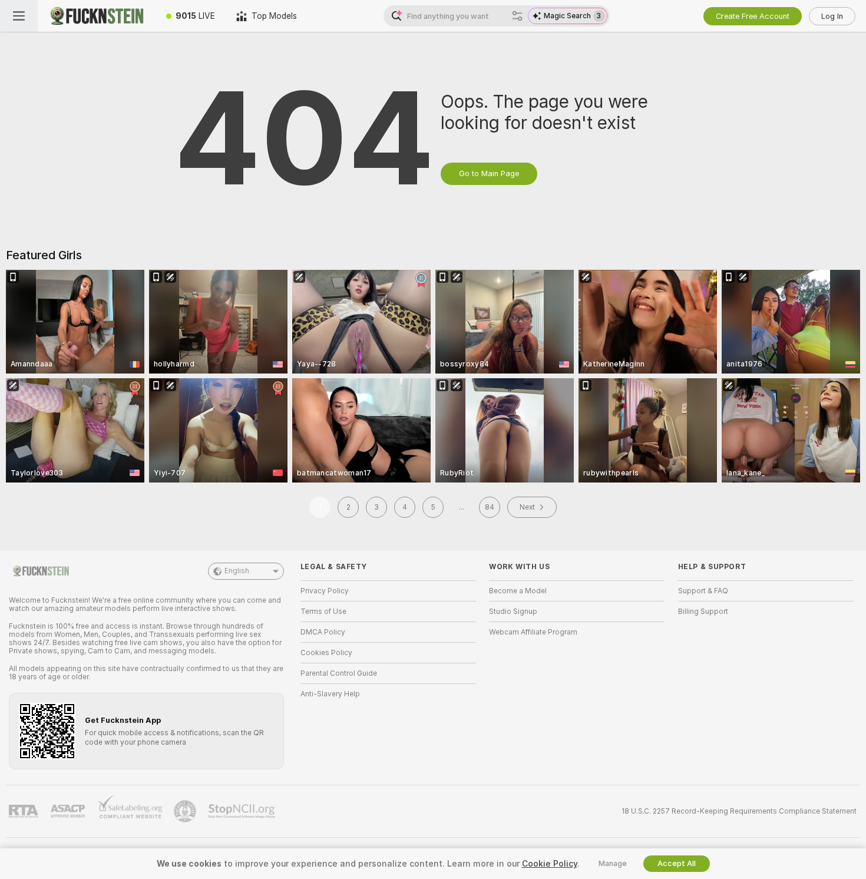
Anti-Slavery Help (330, 694)
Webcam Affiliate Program (533, 632)
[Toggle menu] (19, 16)
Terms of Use (323, 611)
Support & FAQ (703, 591)
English (236, 571)
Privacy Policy (324, 591)
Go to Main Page (489, 173)
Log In (832, 16)
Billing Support (703, 611)
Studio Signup (513, 611)
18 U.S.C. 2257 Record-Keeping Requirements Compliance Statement (739, 811)
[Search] (517, 16)
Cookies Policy (326, 653)
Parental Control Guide (338, 673)
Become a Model (518, 591)
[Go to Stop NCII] (242, 811)
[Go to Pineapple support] (186, 811)
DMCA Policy (322, 632)
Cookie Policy (549, 863)
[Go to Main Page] (97, 16)
